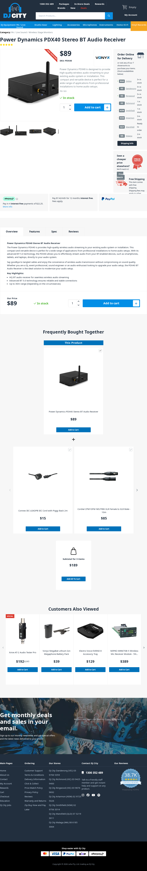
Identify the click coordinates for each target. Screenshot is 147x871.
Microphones (90, 24)
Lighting (57, 24)
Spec (54, 231)
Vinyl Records (138, 24)
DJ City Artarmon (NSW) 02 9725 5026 (65, 798)
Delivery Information (35, 779)
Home (3, 770)
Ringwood (130, 96)
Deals (84, 7)
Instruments (106, 24)
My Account (130, 14)
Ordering (30, 763)
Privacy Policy (111, 719)
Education (5, 800)
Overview (12, 231)
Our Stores (54, 763)
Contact (3, 779)
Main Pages (6, 763)
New (72, 7)
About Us (4, 774)
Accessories (73, 24)
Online (128, 81)
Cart (2, 792)
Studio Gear (40, 24)
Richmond (130, 103)
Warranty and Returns (35, 800)
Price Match (120, 176)
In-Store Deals (82, 3)
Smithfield (130, 110)
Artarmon (130, 118)
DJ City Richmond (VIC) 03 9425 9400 (64, 781)
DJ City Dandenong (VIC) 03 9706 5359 (62, 772)
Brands (61, 7)
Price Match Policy (34, 787)
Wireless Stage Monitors (41, 32)
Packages (64, 3)
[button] (11, 490)
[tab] (11, 231)
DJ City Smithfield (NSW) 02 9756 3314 (62, 807)
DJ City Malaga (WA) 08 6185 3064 (63, 824)
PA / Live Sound (20, 26)
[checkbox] (100, 350)
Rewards (99, 3)
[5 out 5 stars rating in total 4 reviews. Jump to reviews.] (73, 45)
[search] (70, 15)
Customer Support (34, 770)
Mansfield (130, 127)
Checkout (4, 796)
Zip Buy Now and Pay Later (35, 807)
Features (34, 231)
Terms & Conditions (34, 774)
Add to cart (93, 107)
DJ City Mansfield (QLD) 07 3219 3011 (65, 815)
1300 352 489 (47, 3)
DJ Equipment (8, 24)
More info (7, 206)
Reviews (74, 231)
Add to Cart (73, 430)
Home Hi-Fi (122, 24)
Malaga (129, 136)
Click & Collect (31, 783)
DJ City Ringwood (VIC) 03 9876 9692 (64, 790)
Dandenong (131, 88)
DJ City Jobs (5, 805)
